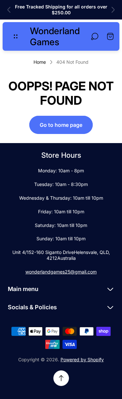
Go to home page (61, 125)
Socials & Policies (32, 307)
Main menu (23, 289)
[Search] (95, 36)
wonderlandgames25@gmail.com (61, 271)
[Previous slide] (9, 10)
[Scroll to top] (61, 378)
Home (40, 62)
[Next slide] (113, 10)
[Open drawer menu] (15, 36)
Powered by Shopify (82, 359)
